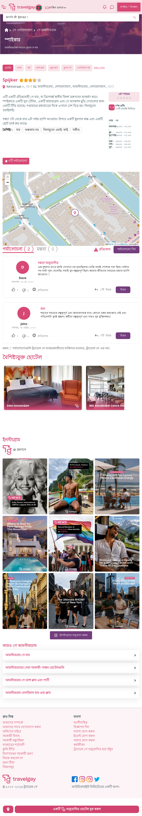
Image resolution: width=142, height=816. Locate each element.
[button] (75, 212)
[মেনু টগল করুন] (3, 7)
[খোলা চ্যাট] (112, 7)
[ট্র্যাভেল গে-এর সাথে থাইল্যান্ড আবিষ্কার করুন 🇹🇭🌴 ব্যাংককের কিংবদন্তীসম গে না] (71, 486)
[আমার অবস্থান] (8, 809)
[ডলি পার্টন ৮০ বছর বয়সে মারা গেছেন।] (25, 486)
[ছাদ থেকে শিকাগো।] (117, 601)
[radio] (21, 80)
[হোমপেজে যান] (22, 7)
